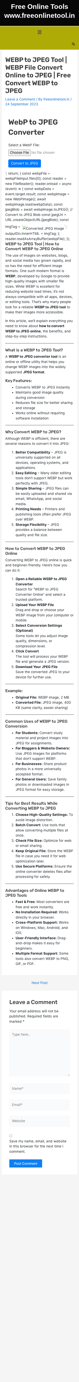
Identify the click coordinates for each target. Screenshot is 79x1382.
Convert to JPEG (24, 163)
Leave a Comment (20, 99)
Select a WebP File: (24, 145)
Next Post (40, 983)
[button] (39, 32)
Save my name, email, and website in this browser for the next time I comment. (37, 1146)
